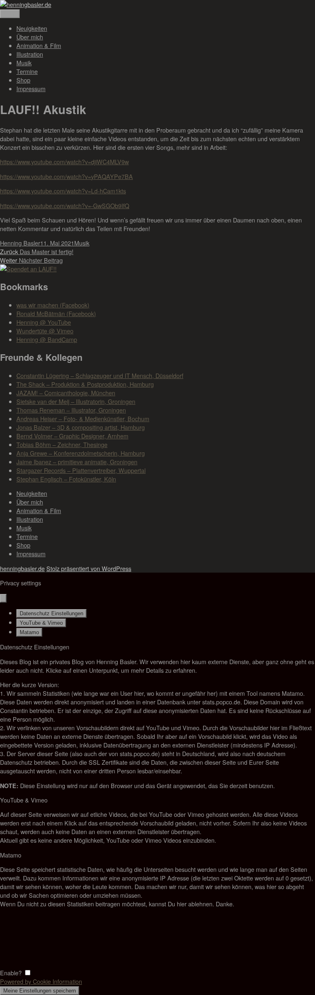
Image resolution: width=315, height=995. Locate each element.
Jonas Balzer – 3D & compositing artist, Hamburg (80, 427)
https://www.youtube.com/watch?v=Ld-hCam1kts (63, 190)
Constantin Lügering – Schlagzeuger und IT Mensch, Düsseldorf (99, 375)
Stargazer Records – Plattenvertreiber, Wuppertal (81, 470)
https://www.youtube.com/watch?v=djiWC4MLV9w (64, 161)
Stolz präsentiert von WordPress (88, 568)
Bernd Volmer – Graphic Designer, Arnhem (72, 435)
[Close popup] (3, 598)
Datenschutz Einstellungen (51, 613)
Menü (9, 14)
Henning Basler (20, 242)
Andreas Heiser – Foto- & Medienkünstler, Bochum (82, 418)
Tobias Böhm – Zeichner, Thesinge (61, 444)
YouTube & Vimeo (41, 623)
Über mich (29, 36)
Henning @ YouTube (43, 322)
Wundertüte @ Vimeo (44, 330)
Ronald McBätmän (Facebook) (56, 313)
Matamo (29, 632)
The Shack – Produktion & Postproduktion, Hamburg (85, 384)
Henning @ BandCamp (46, 339)
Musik (24, 62)
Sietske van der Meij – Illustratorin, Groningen (75, 401)
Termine (27, 71)
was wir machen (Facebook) (52, 304)
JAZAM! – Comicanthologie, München (65, 392)
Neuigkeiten (31, 28)
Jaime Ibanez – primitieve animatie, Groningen (76, 461)
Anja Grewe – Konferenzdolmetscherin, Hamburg (80, 453)
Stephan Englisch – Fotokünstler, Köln (66, 479)
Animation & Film (38, 45)
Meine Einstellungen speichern (39, 991)
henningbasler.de (22, 568)
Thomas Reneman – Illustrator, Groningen (71, 410)
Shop (23, 80)
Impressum (31, 88)
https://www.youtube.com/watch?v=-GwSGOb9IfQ (64, 205)
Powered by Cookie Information (41, 981)
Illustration (29, 54)
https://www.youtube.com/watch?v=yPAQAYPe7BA (66, 176)
